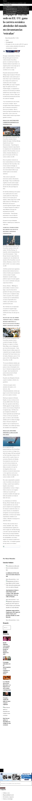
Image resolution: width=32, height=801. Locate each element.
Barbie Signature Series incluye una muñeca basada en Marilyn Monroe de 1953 (16, 6)
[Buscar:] (7, 627)
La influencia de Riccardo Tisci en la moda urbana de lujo (13, 574)
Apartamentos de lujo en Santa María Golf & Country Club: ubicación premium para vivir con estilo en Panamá (12, 593)
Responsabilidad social (11, 737)
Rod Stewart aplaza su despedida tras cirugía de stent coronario (7, 722)
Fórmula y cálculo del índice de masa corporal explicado (6, 701)
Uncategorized (6, 11)
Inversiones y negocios (11, 735)
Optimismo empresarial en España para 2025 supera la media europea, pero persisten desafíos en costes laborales (13, 614)
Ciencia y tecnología (10, 731)
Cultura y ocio (9, 733)
